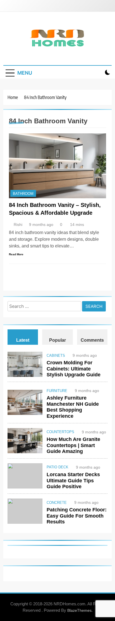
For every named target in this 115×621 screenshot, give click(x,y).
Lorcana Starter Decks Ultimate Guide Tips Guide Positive (73, 480)
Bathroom (23, 194)
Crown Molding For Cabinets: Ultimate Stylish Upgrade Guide (73, 368)
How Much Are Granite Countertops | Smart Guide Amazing (73, 445)
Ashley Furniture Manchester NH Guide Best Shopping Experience (73, 407)
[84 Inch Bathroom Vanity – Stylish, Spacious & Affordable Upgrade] (57, 165)
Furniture (57, 391)
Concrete (57, 503)
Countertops (60, 432)
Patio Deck (57, 467)
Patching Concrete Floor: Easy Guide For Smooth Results (77, 516)
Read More (16, 254)
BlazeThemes (79, 610)
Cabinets (56, 356)
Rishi (18, 224)
